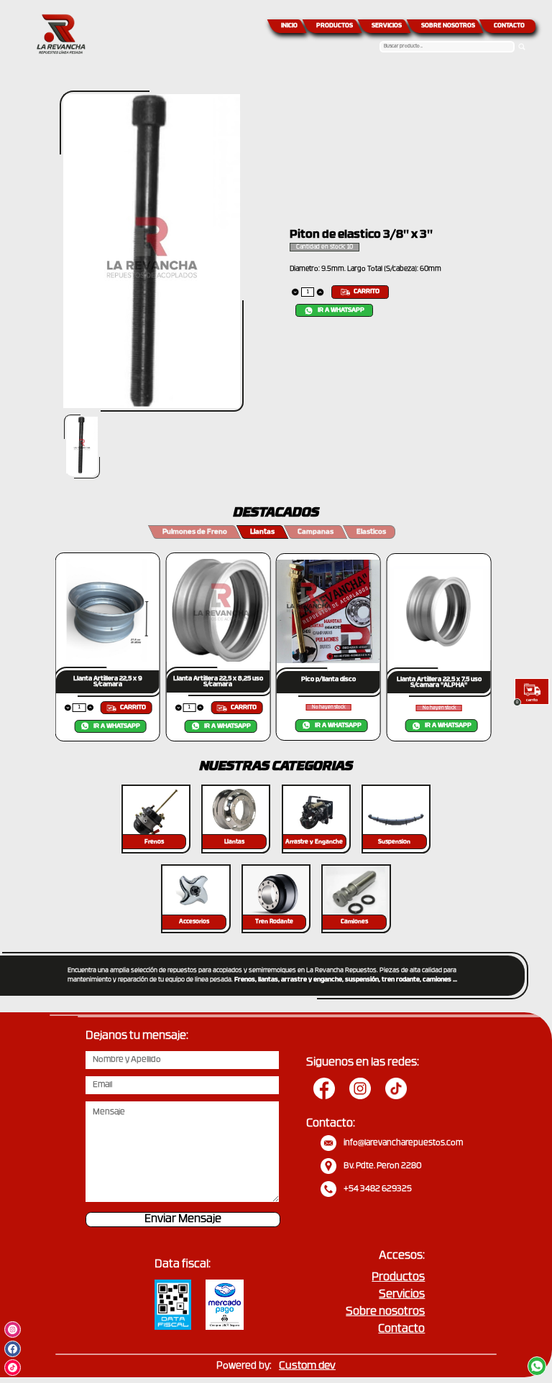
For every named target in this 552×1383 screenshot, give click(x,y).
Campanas (316, 532)
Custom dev (307, 1366)
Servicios (402, 1295)
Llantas (262, 532)
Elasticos (371, 532)
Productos (398, 1277)
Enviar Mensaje (182, 1219)
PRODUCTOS (334, 26)
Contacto (401, 1329)
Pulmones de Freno (194, 532)
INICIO (289, 26)
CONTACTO (509, 26)
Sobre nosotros (385, 1312)
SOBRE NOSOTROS (448, 26)
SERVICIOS (387, 26)
